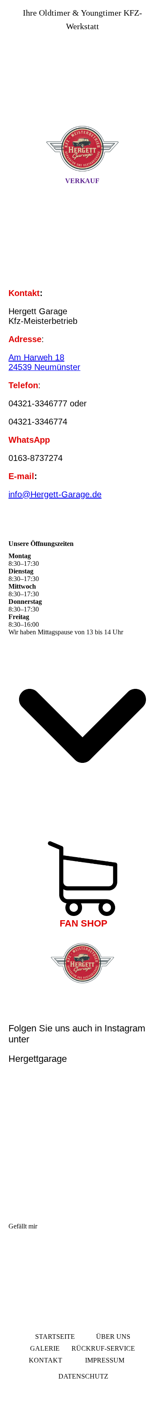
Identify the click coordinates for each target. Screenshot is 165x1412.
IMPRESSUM (103, 1360)
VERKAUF (82, 180)
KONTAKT (45, 1360)
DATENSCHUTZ (83, 1376)
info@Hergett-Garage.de (55, 494)
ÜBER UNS (113, 1336)
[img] (82, 86)
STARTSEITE (55, 1336)
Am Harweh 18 (36, 357)
